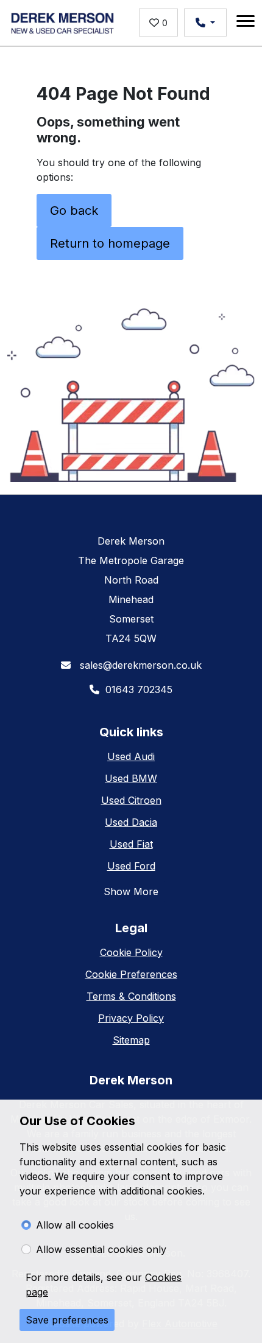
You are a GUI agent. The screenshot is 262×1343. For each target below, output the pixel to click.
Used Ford (131, 866)
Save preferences (67, 1320)
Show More (131, 891)
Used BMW (131, 778)
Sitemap (131, 1040)
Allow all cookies (75, 1225)
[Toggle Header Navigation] (245, 22)
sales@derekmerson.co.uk (139, 665)
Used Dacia (131, 822)
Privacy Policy (131, 1018)
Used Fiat (131, 844)
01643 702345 (138, 689)
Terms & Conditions (131, 996)
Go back (74, 210)
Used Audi (131, 756)
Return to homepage (110, 243)
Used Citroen (131, 800)
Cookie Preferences (131, 974)
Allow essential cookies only (101, 1249)
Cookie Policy (131, 952)
